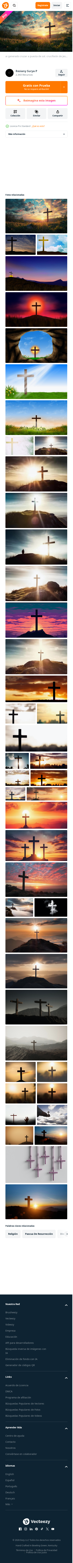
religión (13, 1414)
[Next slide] (59, 1414)
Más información (16, 132)
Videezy (9, 1504)
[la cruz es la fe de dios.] (23, 840)
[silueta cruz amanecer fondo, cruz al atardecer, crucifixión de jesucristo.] (20, 1209)
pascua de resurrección (39, 1414)
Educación (11, 1517)
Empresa (10, 1510)
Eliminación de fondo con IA (21, 1539)
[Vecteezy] (5, 5)
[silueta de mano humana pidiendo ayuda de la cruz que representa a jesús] (20, 1274)
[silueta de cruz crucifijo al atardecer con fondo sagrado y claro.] (20, 1188)
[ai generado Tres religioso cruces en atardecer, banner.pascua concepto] (25, 889)
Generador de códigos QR (20, 1545)
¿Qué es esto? (38, 126)
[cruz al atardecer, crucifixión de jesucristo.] (20, 1252)
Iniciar (56, 5)
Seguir (61, 74)
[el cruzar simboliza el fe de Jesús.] (35, 729)
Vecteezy (10, 1498)
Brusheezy (11, 1492)
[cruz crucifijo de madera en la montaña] (35, 1123)
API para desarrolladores (19, 1523)
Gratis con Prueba (36, 87)
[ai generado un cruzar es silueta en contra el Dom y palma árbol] (17, 822)
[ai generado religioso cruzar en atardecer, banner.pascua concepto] (35, 911)
